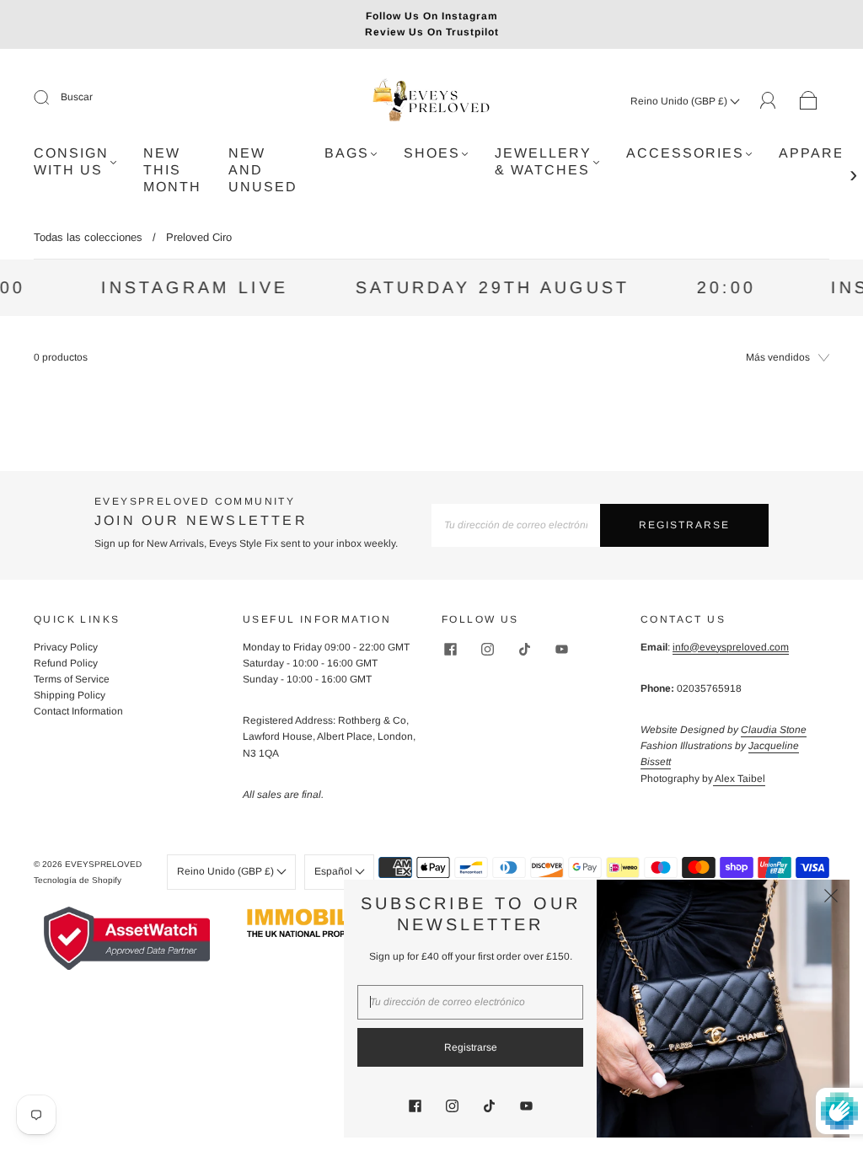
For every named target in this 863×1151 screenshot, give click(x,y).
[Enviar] (52, 97)
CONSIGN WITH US (71, 161)
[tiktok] (524, 649)
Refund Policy (66, 663)
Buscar (77, 97)
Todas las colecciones (88, 237)
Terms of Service (72, 679)
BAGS (346, 153)
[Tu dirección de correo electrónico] (516, 525)
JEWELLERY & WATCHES (543, 161)
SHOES (432, 153)
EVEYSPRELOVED (103, 864)
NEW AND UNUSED (262, 170)
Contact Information (78, 711)
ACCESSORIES (685, 153)
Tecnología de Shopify (77, 880)
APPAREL (816, 153)
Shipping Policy (69, 695)
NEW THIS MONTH (172, 170)
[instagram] (487, 649)
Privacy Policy (66, 647)
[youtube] (561, 649)
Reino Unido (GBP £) (680, 101)
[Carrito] (808, 101)
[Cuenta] (768, 100)
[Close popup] (831, 898)
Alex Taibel (739, 778)
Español (334, 871)
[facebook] (450, 649)
